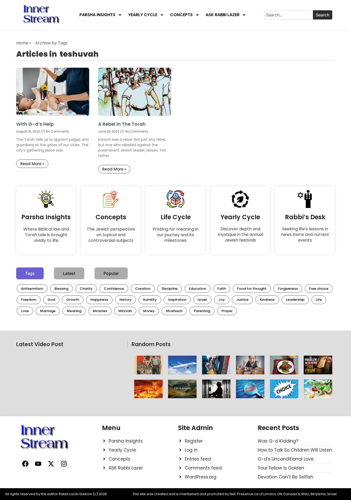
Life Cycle (176, 217)
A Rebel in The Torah (122, 124)
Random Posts (151, 344)
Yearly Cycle (142, 14)
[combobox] (288, 14)
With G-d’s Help (35, 124)
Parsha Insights (97, 14)
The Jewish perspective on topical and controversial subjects (111, 234)
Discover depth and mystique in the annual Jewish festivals (240, 234)
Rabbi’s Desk (305, 217)
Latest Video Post (39, 344)
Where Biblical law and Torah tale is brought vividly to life (46, 234)
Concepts (181, 14)
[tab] (30, 273)
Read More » (32, 163)
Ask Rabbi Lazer (222, 14)
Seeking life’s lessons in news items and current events (305, 234)
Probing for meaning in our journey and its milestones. (175, 234)
